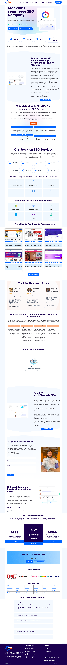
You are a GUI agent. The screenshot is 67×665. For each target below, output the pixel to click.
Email (8, 460)
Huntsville (53, 590)
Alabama (8, 585)
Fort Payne (45, 590)
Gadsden (44, 592)
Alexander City (9, 588)
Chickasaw (27, 588)
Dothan (35, 590)
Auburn (17, 590)
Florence (44, 588)
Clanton (26, 590)
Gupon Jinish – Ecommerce (33, 262)
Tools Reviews (44, 2)
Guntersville (54, 588)
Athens (17, 585)
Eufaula (44, 585)
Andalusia (9, 590)
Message (9, 465)
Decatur (35, 585)
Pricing (40, 2)
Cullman (26, 592)
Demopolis (36, 588)
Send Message (10, 474)
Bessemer (18, 592)
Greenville (53, 585)
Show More (10, 596)
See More (9, 50)
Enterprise (36, 592)
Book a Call (58, 2)
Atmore (17, 588)
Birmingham (27, 585)
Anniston (8, 592)
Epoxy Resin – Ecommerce (14, 262)
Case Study (31, 2)
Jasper (53, 592)
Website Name (10, 456)
